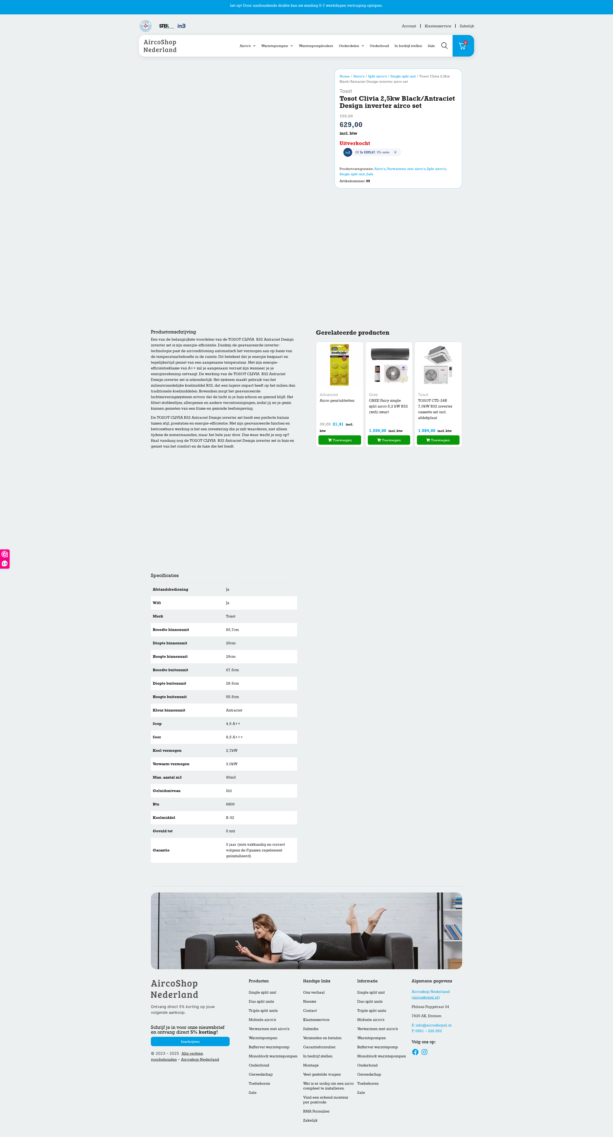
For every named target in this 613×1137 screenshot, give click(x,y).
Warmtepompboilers (316, 46)
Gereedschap (261, 1074)
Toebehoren (259, 1083)
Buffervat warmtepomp (269, 1047)
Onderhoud (379, 46)
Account (409, 26)
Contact (310, 1010)
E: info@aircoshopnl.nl (432, 1025)
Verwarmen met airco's (406, 169)
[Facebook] (415, 1052)
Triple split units (263, 1010)
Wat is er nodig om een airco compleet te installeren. (328, 1085)
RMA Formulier (316, 1111)
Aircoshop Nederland (200, 1059)
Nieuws (309, 1001)
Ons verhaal (314, 992)
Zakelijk (467, 26)
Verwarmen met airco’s (269, 1028)
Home (345, 76)
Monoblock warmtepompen (273, 1056)
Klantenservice (438, 26)
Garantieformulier (319, 1047)
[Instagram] (424, 1052)
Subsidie (310, 1028)
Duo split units (261, 1001)
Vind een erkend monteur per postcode (325, 1099)
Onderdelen (349, 46)
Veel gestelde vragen (322, 1074)
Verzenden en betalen (322, 1038)
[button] (339, 440)
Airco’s (245, 46)
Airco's (358, 76)
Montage (311, 1065)
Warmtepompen (274, 46)
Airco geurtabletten (337, 400)
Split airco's (377, 76)
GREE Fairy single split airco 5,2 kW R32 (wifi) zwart (388, 406)
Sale (431, 46)
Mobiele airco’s (262, 1019)
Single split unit (403, 76)
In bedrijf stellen (408, 46)
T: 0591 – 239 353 (427, 1031)
